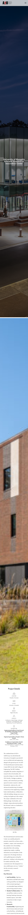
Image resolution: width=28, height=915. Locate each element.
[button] (25, 2)
